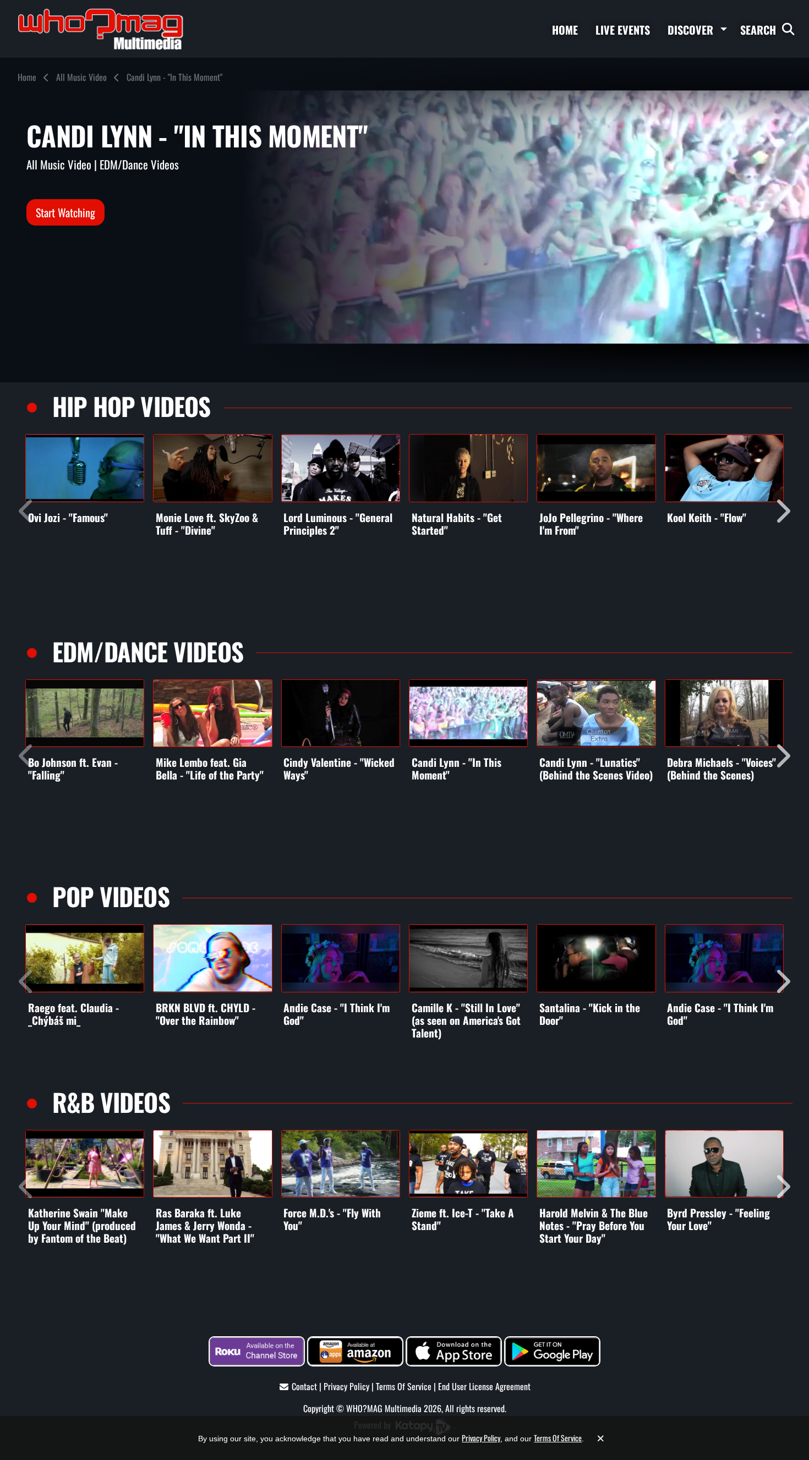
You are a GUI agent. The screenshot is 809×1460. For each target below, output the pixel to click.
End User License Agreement (484, 1386)
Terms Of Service (403, 1386)
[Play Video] (84, 468)
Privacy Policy (346, 1386)
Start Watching (65, 212)
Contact (304, 1386)
